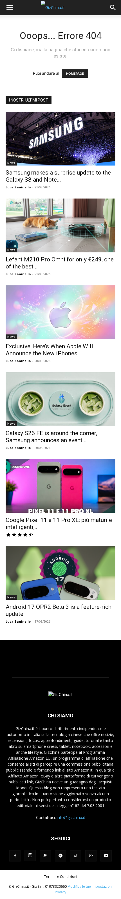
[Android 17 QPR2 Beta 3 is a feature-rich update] (60, 573)
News (11, 163)
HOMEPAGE (75, 74)
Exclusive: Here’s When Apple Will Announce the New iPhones (49, 350)
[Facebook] (15, 855)
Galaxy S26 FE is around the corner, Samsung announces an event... (51, 437)
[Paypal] (45, 855)
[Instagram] (30, 855)
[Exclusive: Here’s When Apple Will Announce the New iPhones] (60, 312)
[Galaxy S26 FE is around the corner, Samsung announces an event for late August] (60, 399)
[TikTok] (75, 855)
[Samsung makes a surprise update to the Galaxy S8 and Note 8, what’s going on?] (60, 139)
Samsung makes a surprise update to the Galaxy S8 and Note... (58, 176)
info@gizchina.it (71, 817)
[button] (10, 7)
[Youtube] (106, 855)
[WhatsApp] (91, 855)
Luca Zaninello (18, 187)
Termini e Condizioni (60, 876)
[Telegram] (60, 855)
